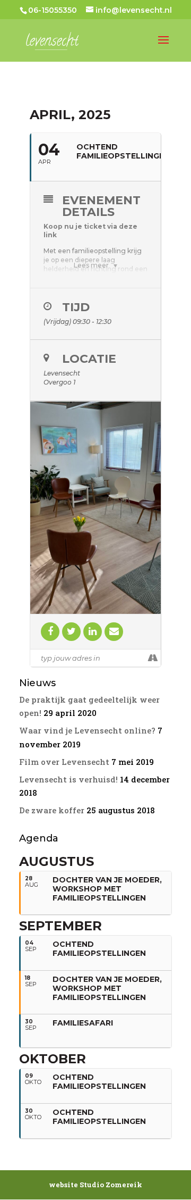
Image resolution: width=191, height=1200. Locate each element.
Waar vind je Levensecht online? (87, 730)
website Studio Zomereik (95, 1184)
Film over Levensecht (64, 761)
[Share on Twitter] (71, 631)
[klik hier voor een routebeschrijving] (152, 657)
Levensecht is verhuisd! (68, 779)
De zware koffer (51, 810)
